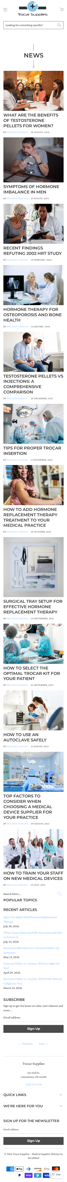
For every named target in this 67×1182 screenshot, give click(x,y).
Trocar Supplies (21, 1154)
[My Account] (4, 9)
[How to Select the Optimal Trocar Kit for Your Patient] (33, 644)
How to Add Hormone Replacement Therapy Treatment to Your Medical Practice (30, 517)
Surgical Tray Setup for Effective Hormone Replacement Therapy (33, 607)
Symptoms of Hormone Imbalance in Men (31, 189)
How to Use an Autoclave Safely (24, 737)
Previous (26, 1043)
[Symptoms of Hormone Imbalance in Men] (33, 159)
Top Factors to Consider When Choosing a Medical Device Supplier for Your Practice (27, 807)
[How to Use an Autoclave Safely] (33, 710)
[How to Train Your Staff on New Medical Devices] (33, 849)
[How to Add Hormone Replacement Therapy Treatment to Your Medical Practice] (33, 485)
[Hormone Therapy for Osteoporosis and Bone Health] (33, 285)
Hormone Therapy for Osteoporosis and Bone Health (32, 315)
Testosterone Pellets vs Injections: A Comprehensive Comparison (33, 384)
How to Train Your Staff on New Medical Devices (33, 876)
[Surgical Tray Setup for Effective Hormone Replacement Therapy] (33, 567)
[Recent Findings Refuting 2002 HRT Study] (33, 224)
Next (43, 1043)
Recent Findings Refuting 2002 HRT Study (32, 251)
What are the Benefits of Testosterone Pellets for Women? (30, 120)
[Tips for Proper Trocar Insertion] (33, 424)
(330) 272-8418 (34, 1084)
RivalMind (33, 1157)
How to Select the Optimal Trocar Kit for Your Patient (31, 673)
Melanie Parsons (17, 132)
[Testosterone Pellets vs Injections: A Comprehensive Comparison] (33, 352)
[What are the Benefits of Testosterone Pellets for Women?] (33, 91)
